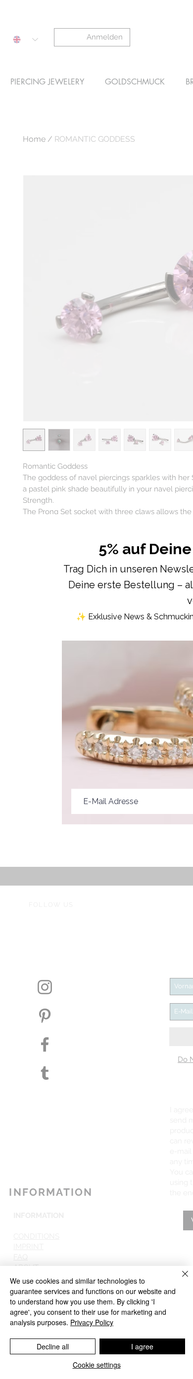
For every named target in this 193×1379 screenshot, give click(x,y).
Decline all (53, 1346)
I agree (142, 1346)
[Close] (179, 1280)
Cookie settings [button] (97, 1365)
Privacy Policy (91, 1322)
